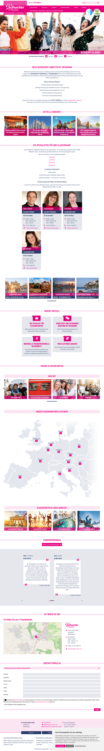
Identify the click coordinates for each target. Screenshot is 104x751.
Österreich (21, 742)
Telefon (5, 687)
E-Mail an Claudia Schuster (52, 228)
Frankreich (23, 740)
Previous (5, 301)
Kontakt (76, 7)
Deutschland (17, 740)
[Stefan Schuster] (31, 200)
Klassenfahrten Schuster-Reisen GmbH (53, 726)
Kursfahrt (38, 742)
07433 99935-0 (47, 722)
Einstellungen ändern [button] (80, 746)
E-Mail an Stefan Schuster (32, 228)
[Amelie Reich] (72, 200)
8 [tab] (55, 401)
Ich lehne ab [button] (70, 746)
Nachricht (6, 694)
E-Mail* (5, 691)
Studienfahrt (52, 160)
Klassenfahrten (33, 7)
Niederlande (15, 742)
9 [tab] (56, 401)
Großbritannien (30, 740)
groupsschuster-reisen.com (75, 100)
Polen (26, 742)
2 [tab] (48, 401)
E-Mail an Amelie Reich (72, 228)
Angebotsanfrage (65, 7)
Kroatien (9, 742)
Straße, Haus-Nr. (7, 681)
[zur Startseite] (15, 10)
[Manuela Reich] (31, 240)
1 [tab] (47, 401)
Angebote (54, 7)
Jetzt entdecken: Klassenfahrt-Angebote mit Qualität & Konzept (46, 11)
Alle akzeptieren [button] (60, 746)
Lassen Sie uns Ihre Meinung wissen (51, 544)
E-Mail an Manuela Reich (31, 268)
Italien (5, 742)
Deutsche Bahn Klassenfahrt (50, 740)
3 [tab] (49, 401)
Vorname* (6, 674)
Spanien (30, 742)
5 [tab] (51, 401)
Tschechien (6, 744)
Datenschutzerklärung (18, 700)
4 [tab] (50, 401)
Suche (84, 2)
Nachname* (6, 677)
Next (98, 301)
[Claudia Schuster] (52, 200)
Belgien (5, 740)
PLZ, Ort (5, 684)
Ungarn (11, 744)
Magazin (84, 7)
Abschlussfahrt (52, 165)
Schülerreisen (45, 742)
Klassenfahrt (52, 157)
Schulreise (51, 742)
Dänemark (10, 740)
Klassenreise (52, 162)
